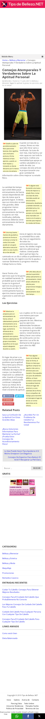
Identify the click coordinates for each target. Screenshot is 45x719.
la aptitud (18, 83)
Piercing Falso (16, 703)
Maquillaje (6, 568)
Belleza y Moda (8, 563)
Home (5, 60)
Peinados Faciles (32, 706)
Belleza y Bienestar (17, 60)
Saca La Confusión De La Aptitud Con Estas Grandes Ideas (11, 417)
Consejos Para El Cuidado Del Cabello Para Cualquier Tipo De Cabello (20, 620)
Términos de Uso (32, 708)
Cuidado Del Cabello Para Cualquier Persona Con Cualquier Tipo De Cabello (21, 613)
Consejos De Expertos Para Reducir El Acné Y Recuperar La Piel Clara (24, 458)
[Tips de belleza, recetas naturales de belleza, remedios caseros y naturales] (22, 7)
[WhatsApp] (17, 716)
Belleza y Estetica (9, 558)
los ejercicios (34, 83)
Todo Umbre (29, 703)
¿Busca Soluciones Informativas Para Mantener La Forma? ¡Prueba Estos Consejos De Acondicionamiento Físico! (11, 436)
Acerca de (26, 700)
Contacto (35, 700)
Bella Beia (8, 81)
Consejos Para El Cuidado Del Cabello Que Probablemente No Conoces (20, 598)
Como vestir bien (9, 633)
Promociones (8, 573)
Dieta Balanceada (9, 638)
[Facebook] (28, 716)
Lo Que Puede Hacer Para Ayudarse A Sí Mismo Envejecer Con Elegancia (21, 452)
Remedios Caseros (10, 578)
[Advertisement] (22, 32)
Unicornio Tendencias (14, 706)
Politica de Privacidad (14, 708)
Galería (17, 700)
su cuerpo (8, 85)
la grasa (26, 83)
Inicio (9, 700)
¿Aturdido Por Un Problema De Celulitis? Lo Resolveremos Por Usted (32, 420)
